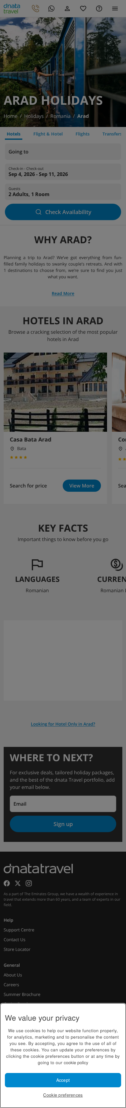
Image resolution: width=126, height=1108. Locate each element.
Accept (63, 1080)
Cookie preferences (63, 1095)
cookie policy (76, 1062)
